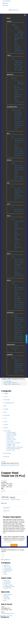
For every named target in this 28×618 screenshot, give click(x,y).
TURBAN (13, 25)
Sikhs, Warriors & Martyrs (20, 308)
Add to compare (15, 499)
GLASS (15, 241)
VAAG (15, 230)
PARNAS (16, 39)
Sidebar (4, 461)
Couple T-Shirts (18, 62)
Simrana (16, 100)
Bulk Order (6, 597)
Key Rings (16, 272)
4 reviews (3, 481)
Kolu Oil (16, 362)
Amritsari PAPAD (18, 318)
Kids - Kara (17, 188)
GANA (15, 232)
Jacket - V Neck (18, 150)
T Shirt (13, 59)
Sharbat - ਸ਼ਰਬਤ (18, 334)
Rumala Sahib (17, 112)
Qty (2, 488)
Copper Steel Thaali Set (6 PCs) (12, 384)
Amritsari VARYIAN (18, 319)
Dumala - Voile (18, 36)
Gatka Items (17, 96)
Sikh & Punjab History (19, 306)
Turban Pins (17, 49)
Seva (5, 574)
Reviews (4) (6, 511)
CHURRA (16, 225)
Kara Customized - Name (21, 89)
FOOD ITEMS (14, 316)
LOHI (15, 144)
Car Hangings (17, 264)
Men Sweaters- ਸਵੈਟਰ (19, 153)
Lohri (15, 350)
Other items (17, 127)
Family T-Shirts (18, 61)
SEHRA (15, 227)
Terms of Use (7, 566)
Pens (15, 270)
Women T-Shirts (18, 66)
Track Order (5, 5)
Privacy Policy (7, 568)
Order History (7, 582)
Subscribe (14, 545)
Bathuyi (16, 146)
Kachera (16, 93)
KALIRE (15, 223)
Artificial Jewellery (19, 169)
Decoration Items (18, 275)
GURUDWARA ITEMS (16, 110)
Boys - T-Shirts (18, 68)
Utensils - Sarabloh (19, 371)
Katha (15, 291)
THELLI (15, 245)
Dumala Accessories (19, 38)
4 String (19, 30)
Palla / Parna (17, 234)
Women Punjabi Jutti (19, 211)
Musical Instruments (19, 121)
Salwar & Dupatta (18, 167)
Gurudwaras (17, 300)
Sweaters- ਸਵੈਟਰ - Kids (20, 192)
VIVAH (12, 219)
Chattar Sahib (18, 116)
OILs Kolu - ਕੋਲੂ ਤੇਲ (18, 327)
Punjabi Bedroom (18, 363)
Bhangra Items (18, 155)
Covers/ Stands (18, 123)
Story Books (17, 190)
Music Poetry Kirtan (19, 302)
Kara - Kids (17, 87)
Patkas (16, 28)
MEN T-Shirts (17, 64)
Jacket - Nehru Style (19, 152)
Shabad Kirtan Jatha (9, 586)
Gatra (15, 98)
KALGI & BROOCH (18, 228)
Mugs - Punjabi (18, 268)
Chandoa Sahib (18, 114)
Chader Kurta (17, 148)
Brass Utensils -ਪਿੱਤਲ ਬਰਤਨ (20, 338)
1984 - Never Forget (19, 287)
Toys (15, 199)
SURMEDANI (17, 240)
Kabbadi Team (8, 588)
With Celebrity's (8, 594)
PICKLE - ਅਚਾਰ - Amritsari (20, 331)
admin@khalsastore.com (7, 613)
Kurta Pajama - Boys (19, 196)
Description (6, 507)
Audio (15, 285)
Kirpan (15, 80)
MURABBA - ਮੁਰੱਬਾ (18, 332)
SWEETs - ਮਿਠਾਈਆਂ (18, 321)
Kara (15, 85)
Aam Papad (17, 323)
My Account (7, 580)
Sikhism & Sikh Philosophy (20, 304)
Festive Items (14, 348)
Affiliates (6, 596)
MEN (12, 137)
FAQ (5, 572)
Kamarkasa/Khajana (19, 102)
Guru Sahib (17, 297)
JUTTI (12, 207)
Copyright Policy (8, 569)
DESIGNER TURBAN (18, 51)
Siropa (15, 129)
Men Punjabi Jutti (18, 209)
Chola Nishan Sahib (19, 125)
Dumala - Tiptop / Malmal (21, 34)
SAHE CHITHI (17, 243)
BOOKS (13, 284)
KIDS (12, 186)
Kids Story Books (18, 289)
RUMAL (16, 238)
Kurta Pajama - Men (19, 140)
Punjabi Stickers (18, 274)
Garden (16, 373)
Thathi (16, 43)
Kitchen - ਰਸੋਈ (18, 340)
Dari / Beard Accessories (20, 139)
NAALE (15, 174)
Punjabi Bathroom (19, 365)
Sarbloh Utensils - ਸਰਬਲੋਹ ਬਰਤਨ (15, 447)
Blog (5, 600)
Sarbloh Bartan (18, 95)
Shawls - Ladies (18, 176)
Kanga (16, 91)
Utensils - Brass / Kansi (20, 369)
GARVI (15, 236)
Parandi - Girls (18, 197)
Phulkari (16, 173)
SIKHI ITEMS (14, 78)
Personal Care (18, 360)
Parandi (16, 171)
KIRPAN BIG (20, 82)
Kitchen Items (18, 367)
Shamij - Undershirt (19, 178)
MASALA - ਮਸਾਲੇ (18, 325)
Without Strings (21, 32)
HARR (15, 249)
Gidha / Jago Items (19, 221)
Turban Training (8, 585)
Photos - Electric (18, 262)
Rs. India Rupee (7, 1)
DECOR (13, 257)
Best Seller (6, 415)
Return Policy (7, 571)
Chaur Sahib (17, 117)
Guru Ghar (17, 119)
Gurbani (16, 295)
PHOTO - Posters (18, 259)
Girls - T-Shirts (18, 70)
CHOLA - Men (17, 142)
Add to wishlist (5, 499)
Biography (16, 293)
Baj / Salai (16, 45)
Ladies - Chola (18, 165)
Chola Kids (17, 194)
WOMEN (13, 163)
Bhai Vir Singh (17, 298)
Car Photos (17, 266)
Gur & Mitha (17, 329)
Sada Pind (13, 358)
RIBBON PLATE (17, 247)
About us (6, 565)
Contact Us (7, 583)
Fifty (15, 41)
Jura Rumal (17, 47)
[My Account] (20, 0)
